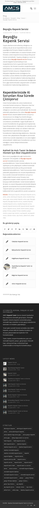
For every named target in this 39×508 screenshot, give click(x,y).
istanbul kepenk (28, 201)
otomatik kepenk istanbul (11, 471)
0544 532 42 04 (22, 2)
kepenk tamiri (28, 462)
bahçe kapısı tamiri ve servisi (20, 438)
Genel (23, 18)
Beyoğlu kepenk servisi (15, 201)
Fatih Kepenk (7, 441)
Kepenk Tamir (12, 315)
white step (15, 490)
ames (4, 197)
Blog (5, 16)
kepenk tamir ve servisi (24, 465)
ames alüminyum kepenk (14, 197)
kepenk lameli (25, 206)
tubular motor (11, 215)
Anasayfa (13, 18)
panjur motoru (23, 481)
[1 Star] (3, 294)
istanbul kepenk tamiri (25, 447)
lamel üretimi (25, 208)
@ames (28, 32)
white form (27, 215)
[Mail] (34, 505)
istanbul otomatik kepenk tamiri (13, 453)
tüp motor (20, 215)
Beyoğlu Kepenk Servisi (15, 29)
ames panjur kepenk (16, 199)
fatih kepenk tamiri (9, 444)
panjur (32, 208)
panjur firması (7, 211)
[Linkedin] (31, 505)
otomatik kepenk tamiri (11, 478)
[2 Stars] (5, 294)
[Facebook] (28, 505)
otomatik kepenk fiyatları (26, 468)
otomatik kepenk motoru (11, 474)
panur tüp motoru (13, 213)
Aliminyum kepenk (14, 194)
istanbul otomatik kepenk (11, 450)
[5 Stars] (8, 294)
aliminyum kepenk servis (27, 194)
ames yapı (26, 199)
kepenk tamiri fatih (9, 465)
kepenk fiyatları (8, 456)
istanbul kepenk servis (10, 204)
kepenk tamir (18, 462)
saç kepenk (23, 213)
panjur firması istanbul (19, 211)
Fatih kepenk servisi (19, 441)
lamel (18, 208)
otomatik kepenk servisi (27, 474)
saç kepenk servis (9, 487)
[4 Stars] (7, 294)
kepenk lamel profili (14, 206)
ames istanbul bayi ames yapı (12, 434)
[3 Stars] (6, 294)
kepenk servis (22, 459)
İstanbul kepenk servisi (24, 204)
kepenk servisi (11, 208)
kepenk (5, 206)
